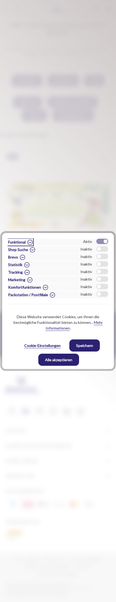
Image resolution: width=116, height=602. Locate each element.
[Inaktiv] (102, 249)
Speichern (84, 345)
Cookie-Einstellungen (42, 345)
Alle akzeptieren (58, 359)
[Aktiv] (102, 241)
